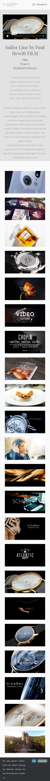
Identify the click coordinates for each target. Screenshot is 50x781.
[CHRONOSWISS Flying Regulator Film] (25, 661)
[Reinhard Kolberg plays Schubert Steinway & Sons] (25, 502)
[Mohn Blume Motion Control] (25, 289)
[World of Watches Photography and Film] (25, 209)
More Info (42, 761)
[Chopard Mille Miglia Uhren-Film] (25, 262)
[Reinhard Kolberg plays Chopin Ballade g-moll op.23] (25, 608)
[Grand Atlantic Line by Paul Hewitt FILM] (25, 555)
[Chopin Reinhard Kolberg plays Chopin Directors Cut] (25, 342)
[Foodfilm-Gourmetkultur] (25, 395)
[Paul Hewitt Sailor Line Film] (25, 582)
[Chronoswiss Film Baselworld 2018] (25, 422)
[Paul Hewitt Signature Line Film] (25, 635)
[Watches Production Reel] (25, 315)
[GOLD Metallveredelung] (25, 475)
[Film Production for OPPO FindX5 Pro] (25, 182)
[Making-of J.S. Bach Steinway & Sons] (25, 448)
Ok (34, 761)
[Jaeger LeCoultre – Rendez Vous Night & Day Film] (25, 688)
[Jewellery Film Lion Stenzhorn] (25, 528)
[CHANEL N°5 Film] (25, 235)
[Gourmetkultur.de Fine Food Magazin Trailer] (25, 368)
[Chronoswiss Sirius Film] (25, 715)
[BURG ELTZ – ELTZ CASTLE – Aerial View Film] (25, 742)
